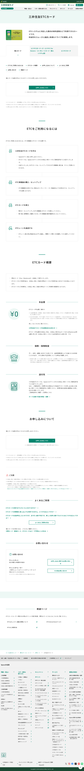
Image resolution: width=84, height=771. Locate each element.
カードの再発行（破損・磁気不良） (75, 699)
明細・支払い (28, 8)
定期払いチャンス (39, 720)
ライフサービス (56, 693)
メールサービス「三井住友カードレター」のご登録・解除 (75, 731)
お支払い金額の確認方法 (7, 686)
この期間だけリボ (22, 687)
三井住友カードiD (56, 749)
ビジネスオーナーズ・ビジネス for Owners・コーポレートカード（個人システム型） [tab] (42, 50)
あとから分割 (21, 704)
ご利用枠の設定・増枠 (23, 733)
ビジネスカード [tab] (66, 51)
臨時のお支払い (22, 695)
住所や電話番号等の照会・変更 (74, 678)
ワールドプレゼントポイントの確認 (41, 696)
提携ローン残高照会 (23, 719)
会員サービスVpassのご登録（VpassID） (45, 763)
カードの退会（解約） (74, 710)
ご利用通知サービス (57, 713)
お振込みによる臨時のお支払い (7, 702)
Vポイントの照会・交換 (40, 685)
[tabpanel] (42, 273)
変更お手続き (79, 8)
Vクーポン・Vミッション (41, 710)
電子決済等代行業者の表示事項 (39, 658)
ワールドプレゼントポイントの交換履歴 (41, 704)
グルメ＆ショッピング (57, 686)
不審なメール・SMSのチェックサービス (58, 709)
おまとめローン (21, 716)
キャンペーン (53, 8)
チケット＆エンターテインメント (58, 682)
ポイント (62, 8)
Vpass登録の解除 (73, 734)
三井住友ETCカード (56, 744)
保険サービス (55, 688)
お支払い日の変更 (73, 684)
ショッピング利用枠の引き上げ (7, 695)
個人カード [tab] (17, 51)
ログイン (80, 5)
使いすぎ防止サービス (57, 715)
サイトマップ (68, 658)
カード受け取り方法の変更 (75, 713)
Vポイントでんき (39, 727)
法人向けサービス (56, 699)
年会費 (2, 705)
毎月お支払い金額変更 (23, 692)
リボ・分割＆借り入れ (41, 8)
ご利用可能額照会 (5, 692)
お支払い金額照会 (5, 680)
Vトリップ (37, 725)
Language (72, 5)
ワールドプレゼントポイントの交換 (41, 700)
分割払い (20, 701)
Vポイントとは (38, 683)
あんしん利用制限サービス (58, 718)
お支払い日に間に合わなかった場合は (7, 709)
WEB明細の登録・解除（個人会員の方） (74, 738)
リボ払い (20, 679)
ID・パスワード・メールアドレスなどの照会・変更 (75, 721)
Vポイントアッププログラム (40, 716)
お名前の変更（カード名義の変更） (75, 688)
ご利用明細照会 (4, 678)
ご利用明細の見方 (5, 683)
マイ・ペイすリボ (22, 685)
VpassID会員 (4, 8)
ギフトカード (55, 696)
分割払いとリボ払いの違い (24, 707)
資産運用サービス (56, 691)
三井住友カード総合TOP (8, 763)
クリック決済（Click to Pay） (57, 755)
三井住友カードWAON (57, 747)
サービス (70, 8)
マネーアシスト (21, 725)
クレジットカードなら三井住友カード (7, 5)
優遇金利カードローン (23, 714)
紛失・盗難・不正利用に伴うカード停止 (11, 658)
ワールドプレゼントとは (41, 693)
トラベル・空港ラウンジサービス (58, 678)
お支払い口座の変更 (74, 682)
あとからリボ (21, 682)
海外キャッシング (22, 741)
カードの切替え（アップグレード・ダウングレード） (75, 706)
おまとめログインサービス (75, 726)
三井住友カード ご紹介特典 (57, 726)
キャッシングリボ (22, 731)
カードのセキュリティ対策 (58, 705)
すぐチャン (37, 722)
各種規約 (26, 658)
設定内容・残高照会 (23, 690)
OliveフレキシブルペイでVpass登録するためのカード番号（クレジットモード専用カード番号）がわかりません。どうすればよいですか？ (38, 488)
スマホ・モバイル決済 (57, 752)
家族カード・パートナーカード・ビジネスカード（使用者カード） (58, 741)
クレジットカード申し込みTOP (25, 763)
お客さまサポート (52, 5)
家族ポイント (38, 713)
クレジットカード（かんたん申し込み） (58, 733)
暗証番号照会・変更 (74, 702)
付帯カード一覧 (56, 736)
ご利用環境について (55, 658)
